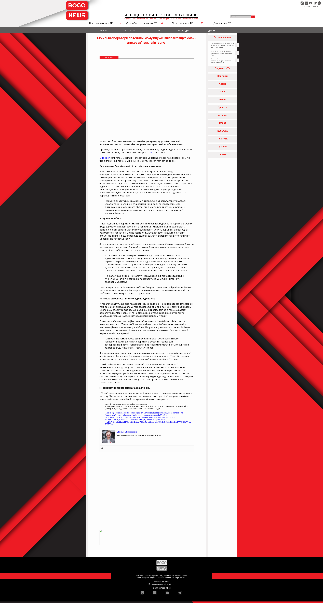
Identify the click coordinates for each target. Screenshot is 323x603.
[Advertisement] (147, 81)
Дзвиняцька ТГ (222, 23)
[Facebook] (102, 449)
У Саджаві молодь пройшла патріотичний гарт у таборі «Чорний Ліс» (135, 420)
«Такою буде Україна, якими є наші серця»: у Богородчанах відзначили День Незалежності (144, 413)
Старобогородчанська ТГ (141, 23)
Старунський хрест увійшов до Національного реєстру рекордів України (136, 415)
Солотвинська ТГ (182, 23)
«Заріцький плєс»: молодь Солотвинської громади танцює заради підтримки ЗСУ (140, 417)
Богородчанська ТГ (101, 23)
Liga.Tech (105, 157)
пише (151, 152)
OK (253, 17)
